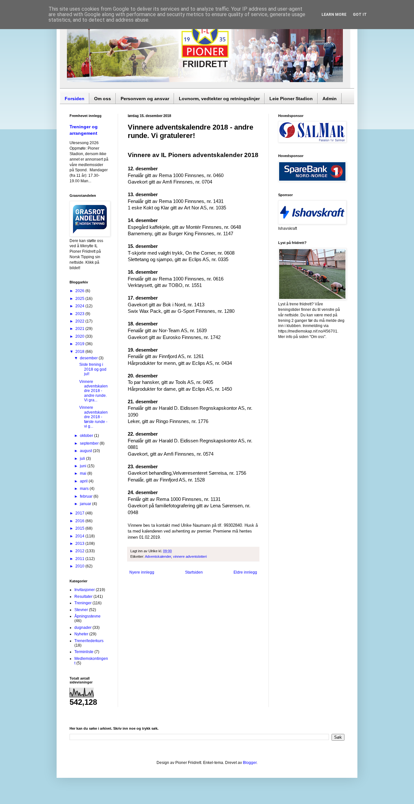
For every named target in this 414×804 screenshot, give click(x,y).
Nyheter (81, 634)
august (86, 451)
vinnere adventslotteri (190, 556)
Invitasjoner (84, 589)
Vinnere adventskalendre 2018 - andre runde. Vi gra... (93, 391)
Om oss (102, 98)
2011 (80, 558)
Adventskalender (158, 556)
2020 (80, 336)
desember (89, 358)
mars (85, 488)
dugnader (83, 627)
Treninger (83, 603)
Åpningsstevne (87, 616)
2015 (80, 528)
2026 (80, 291)
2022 (80, 321)
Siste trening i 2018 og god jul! (92, 369)
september (90, 443)
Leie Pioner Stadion (291, 98)
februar (86, 496)
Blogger (249, 762)
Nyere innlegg (141, 572)
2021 (80, 328)
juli (83, 458)
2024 (80, 306)
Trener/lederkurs (89, 641)
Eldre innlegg (245, 572)
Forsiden (74, 98)
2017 (80, 513)
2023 (80, 314)
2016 (80, 521)
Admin (329, 98)
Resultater (83, 596)
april (84, 481)
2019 (80, 344)
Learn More (333, 14)
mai (83, 473)
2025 (80, 298)
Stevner (81, 610)
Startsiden (194, 572)
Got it (360, 14)
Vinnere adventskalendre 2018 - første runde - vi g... (93, 416)
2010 (80, 566)
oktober (87, 435)
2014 (80, 536)
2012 (80, 551)
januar (86, 504)
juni (83, 466)
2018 (80, 351)
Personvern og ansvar (145, 98)
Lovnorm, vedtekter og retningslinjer (219, 98)
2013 (80, 543)
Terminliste (83, 652)
